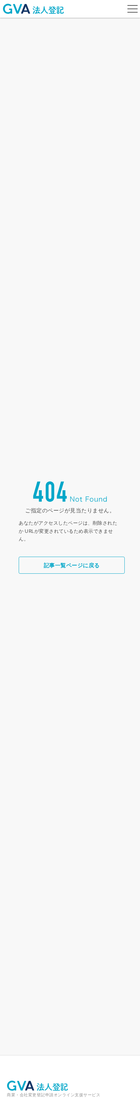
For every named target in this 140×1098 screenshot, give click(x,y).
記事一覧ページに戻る (72, 565)
